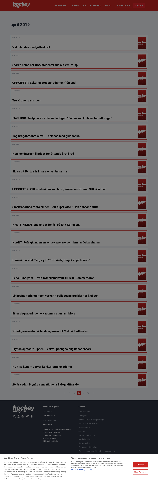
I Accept (140, 465)
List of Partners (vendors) (81, 470)
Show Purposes (140, 472)
